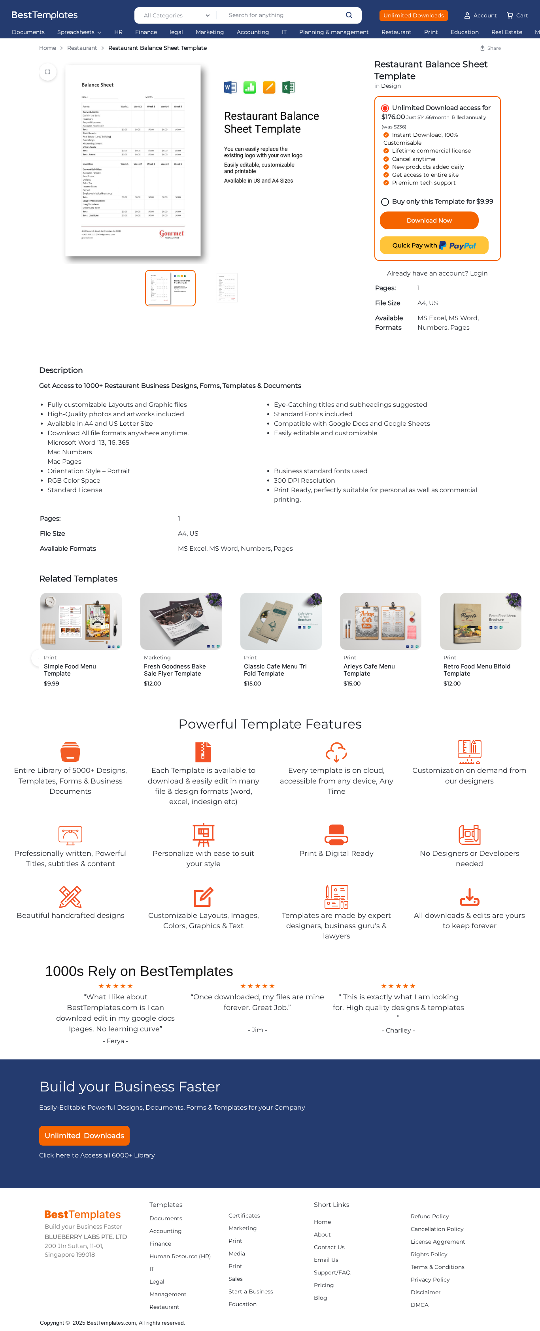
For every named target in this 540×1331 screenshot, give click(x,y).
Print (431, 32)
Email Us (326, 1260)
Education (465, 32)
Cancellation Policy (437, 1229)
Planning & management (334, 32)
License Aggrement (438, 1241)
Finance (146, 32)
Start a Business (250, 1291)
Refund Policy (430, 1216)
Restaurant (396, 32)
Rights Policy (429, 1254)
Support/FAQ (332, 1272)
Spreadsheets (75, 32)
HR (118, 32)
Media (236, 1253)
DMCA (420, 1305)
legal (176, 32)
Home (47, 47)
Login (479, 273)
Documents (28, 32)
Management (168, 1294)
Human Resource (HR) (180, 1256)
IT (284, 32)
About (322, 1234)
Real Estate (506, 32)
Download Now (429, 220)
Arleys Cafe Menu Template (369, 670)
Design (391, 85)
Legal (156, 1281)
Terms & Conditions (437, 1267)
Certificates (244, 1215)
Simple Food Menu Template (70, 670)
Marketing (210, 32)
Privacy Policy (430, 1279)
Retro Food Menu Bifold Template (477, 670)
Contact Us (329, 1247)
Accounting (253, 32)
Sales (235, 1279)
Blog (320, 1298)
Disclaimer (426, 1292)
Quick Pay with (416, 245)
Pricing (324, 1285)
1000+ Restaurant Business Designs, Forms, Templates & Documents (192, 385)
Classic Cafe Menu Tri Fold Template (275, 670)
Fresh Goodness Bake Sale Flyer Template (175, 670)
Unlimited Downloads (413, 15)
